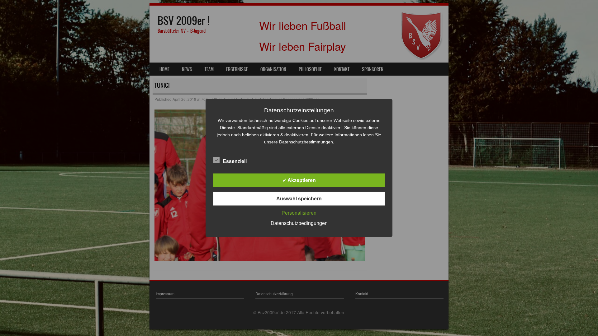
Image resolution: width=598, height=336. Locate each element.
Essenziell (235, 161)
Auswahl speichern (299, 198)
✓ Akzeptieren (299, 180)
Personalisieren (299, 213)
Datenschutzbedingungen (299, 223)
